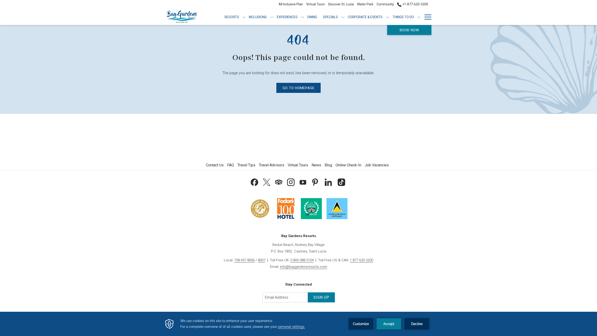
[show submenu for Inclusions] (272, 17)
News (316, 165)
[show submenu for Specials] (343, 17)
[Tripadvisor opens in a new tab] (278, 181)
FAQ (230, 165)
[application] (298, 324)
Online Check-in (348, 165)
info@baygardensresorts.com (303, 267)
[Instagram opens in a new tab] (291, 181)
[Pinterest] (315, 181)
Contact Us (215, 165)
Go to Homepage (299, 88)
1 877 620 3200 (361, 260)
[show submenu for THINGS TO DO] (419, 17)
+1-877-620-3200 (415, 4)
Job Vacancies (377, 165)
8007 (261, 260)
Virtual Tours (298, 165)
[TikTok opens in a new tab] (341, 181)
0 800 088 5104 (302, 260)
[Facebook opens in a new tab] (254, 181)
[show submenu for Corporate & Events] (387, 17)
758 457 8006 (244, 260)
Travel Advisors (271, 165)
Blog (328, 165)
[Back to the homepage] (182, 17)
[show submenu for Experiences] (302, 17)
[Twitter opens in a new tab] (266, 181)
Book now (409, 30)
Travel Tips (246, 165)
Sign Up (321, 297)
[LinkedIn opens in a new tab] (328, 181)
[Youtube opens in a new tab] (303, 181)
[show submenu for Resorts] (244, 17)
